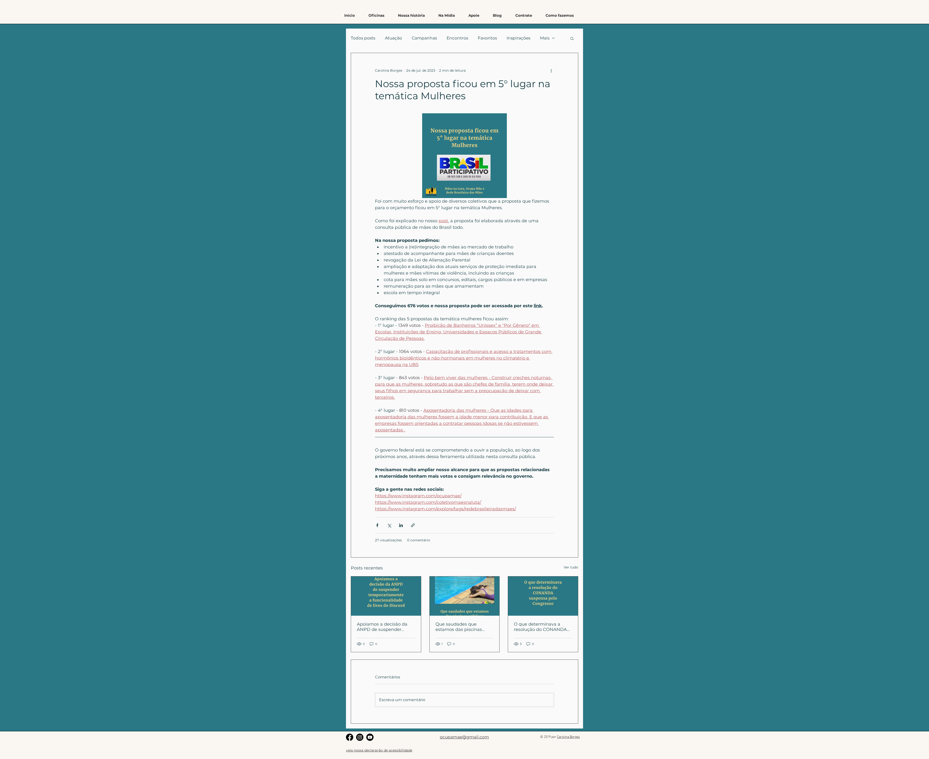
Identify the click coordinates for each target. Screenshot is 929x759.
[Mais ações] (551, 70)
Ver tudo (571, 567)
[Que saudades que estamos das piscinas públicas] (465, 596)
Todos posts (363, 38)
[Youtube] (370, 737)
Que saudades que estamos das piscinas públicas (458, 626)
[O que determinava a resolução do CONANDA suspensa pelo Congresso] (543, 596)
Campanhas (424, 38)
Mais (544, 38)
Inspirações (518, 38)
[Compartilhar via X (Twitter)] (389, 525)
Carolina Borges (568, 737)
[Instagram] (359, 737)
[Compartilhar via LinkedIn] (401, 525)
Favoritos (487, 38)
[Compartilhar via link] (413, 525)
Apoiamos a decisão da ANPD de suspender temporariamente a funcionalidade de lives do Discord (385, 626)
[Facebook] (349, 737)
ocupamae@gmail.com (464, 737)
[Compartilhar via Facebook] (377, 525)
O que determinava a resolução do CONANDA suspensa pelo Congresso (541, 626)
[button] (560, 15)
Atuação (393, 38)
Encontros (457, 38)
